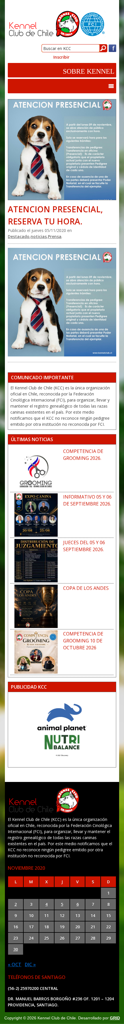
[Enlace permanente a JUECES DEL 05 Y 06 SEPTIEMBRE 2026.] (36, 560)
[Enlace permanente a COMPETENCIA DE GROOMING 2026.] (36, 469)
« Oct (14, 964)
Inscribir (61, 57)
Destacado (18, 236)
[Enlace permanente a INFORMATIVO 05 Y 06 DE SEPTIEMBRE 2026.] (36, 515)
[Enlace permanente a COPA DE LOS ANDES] (36, 606)
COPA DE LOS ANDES (86, 588)
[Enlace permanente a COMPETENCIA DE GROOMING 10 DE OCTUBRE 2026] (36, 652)
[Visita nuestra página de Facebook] (112, 51)
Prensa (54, 236)
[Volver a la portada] (57, 36)
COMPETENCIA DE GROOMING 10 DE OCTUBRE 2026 (83, 641)
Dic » (30, 964)
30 (15, 949)
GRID (115, 1018)
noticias (39, 236)
